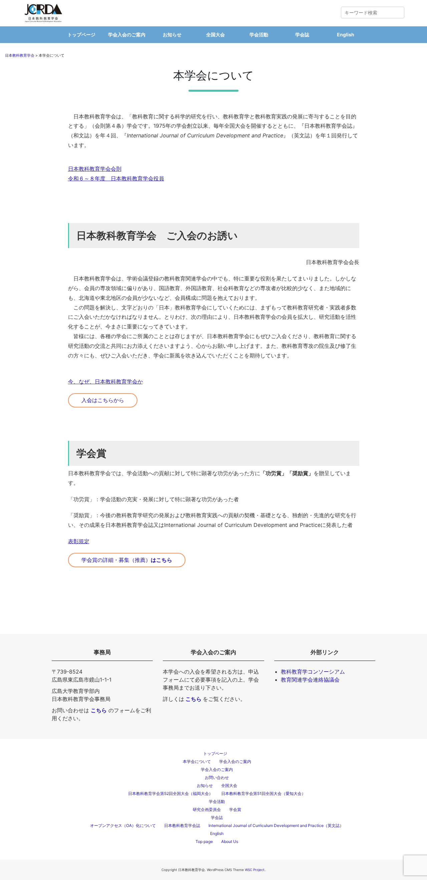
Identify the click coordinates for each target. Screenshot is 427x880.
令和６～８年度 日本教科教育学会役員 (116, 178)
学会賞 (235, 809)
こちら (193, 699)
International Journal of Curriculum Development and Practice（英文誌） (276, 825)
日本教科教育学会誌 (182, 825)
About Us (229, 841)
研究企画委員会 (207, 809)
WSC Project (255, 870)
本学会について (197, 761)
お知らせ (172, 34)
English (345, 34)
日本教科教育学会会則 (94, 168)
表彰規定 (78, 541)
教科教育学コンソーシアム (313, 671)
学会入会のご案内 (126, 34)
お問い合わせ (217, 777)
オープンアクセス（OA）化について (123, 825)
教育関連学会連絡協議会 (310, 679)
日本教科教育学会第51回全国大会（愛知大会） (263, 793)
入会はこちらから (102, 400)
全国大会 (215, 34)
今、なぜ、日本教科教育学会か (105, 381)
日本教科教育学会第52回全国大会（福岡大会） (170, 793)
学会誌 (302, 34)
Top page (204, 841)
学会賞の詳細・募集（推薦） (126, 560)
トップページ (81, 34)
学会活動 (259, 34)
